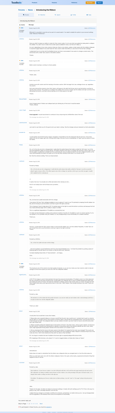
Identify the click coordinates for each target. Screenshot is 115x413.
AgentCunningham (24, 274)
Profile (74, 15)
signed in (48, 407)
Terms (49, 412)
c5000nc (21, 39)
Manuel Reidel (22, 99)
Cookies (54, 412)
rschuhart (21, 362)
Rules (89, 15)
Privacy (44, 412)
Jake (22, 27)
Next (41, 403)
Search (58, 15)
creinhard (21, 161)
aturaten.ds (22, 132)
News (30, 10)
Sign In (99, 2)
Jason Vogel (22, 110)
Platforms (74, 2)
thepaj (21, 144)
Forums (21, 10)
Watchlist (42, 15)
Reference (92, 28)
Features (54, 2)
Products (34, 2)
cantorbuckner (23, 122)
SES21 (21, 311)
